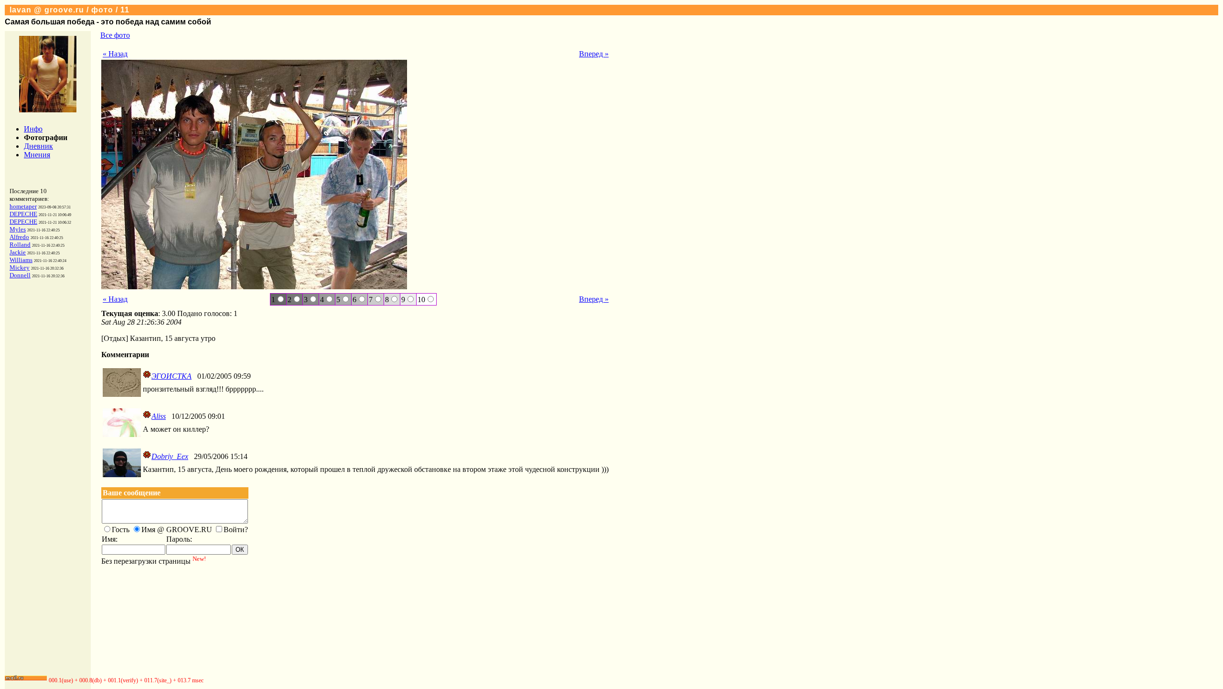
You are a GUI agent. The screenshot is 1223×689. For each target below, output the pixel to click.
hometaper (23, 206)
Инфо (33, 129)
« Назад (115, 54)
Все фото (115, 35)
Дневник (38, 146)
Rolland (20, 244)
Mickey (20, 267)
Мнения (37, 155)
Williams (21, 259)
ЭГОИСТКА (171, 376)
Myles (18, 229)
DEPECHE (23, 214)
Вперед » (594, 54)
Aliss (158, 416)
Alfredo (19, 237)
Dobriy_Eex (169, 456)
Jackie (18, 252)
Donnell (20, 275)
